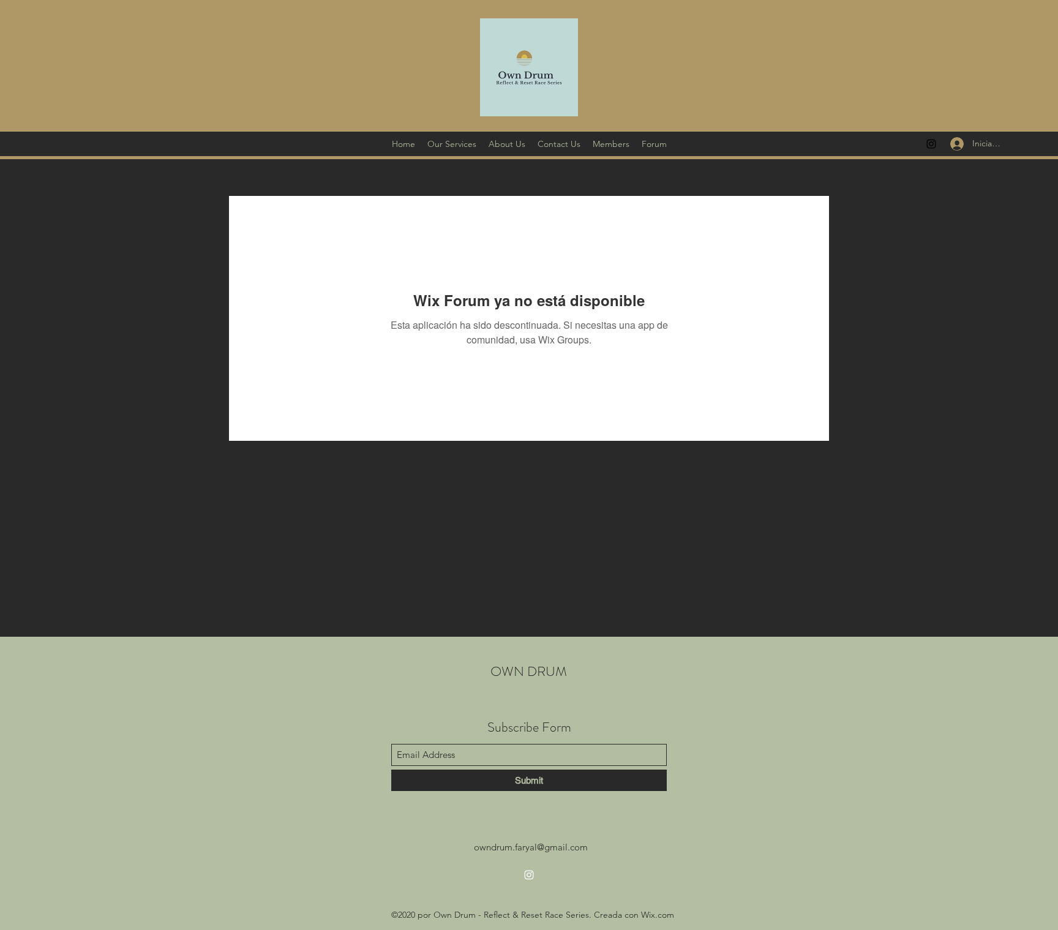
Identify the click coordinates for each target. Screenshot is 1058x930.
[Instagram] (931, 144)
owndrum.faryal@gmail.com (531, 847)
